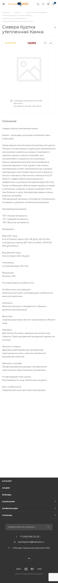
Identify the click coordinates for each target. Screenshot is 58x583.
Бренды (6, 495)
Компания (8, 501)
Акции (6, 488)
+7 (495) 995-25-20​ (29, 537)
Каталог (7, 481)
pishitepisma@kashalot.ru (31, 542)
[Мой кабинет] (48, 4)
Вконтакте (29, 558)
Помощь (7, 515)
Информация (10, 508)
